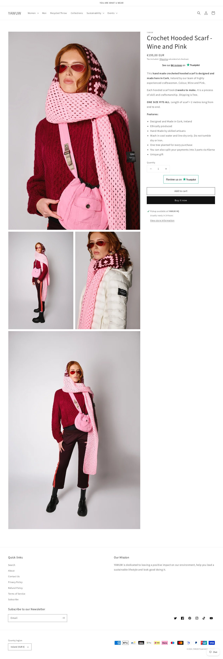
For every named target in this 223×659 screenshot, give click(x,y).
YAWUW (196, 649)
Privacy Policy (15, 582)
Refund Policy (15, 588)
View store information (162, 220)
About (11, 570)
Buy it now (181, 200)
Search (11, 564)
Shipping (163, 59)
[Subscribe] (63, 618)
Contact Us (14, 576)
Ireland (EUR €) (18, 646)
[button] (33, 13)
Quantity (151, 162)
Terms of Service (16, 593)
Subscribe (13, 599)
